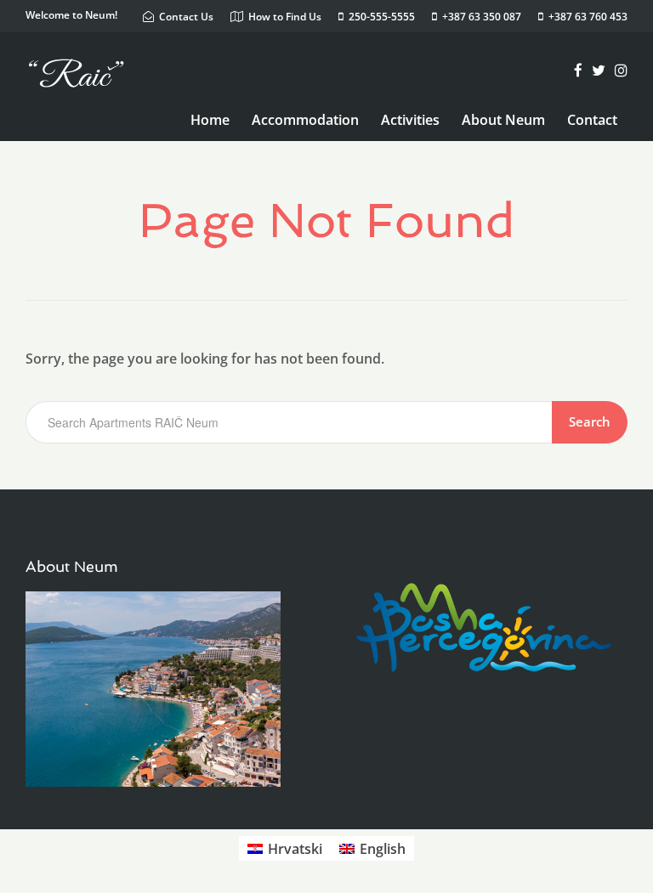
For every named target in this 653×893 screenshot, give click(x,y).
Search (589, 421)
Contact (592, 119)
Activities (410, 119)
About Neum (503, 119)
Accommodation (305, 119)
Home (210, 119)
